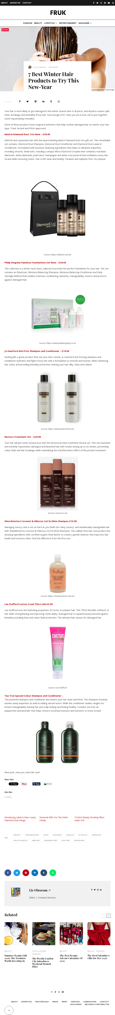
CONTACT (27, 3)
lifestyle (83, 835)
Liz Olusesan (39, 67)
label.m (70, 835)
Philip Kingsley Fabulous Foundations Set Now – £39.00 (35, 262)
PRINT (64, 1002)
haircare (57, 835)
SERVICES (75, 1002)
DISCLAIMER (75, 1004)
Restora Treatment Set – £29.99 (22, 436)
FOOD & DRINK (39, 951)
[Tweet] (28, 101)
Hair (46, 835)
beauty (18, 835)
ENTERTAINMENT (68, 23)
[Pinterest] (105, 2)
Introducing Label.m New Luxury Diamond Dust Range (20, 819)
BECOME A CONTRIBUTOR (97, 1004)
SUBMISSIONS (89, 1002)
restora (36, 840)
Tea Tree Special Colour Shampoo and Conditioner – (33, 695)
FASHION (27, 23)
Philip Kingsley (21, 840)
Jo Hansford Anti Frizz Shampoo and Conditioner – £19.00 (36, 350)
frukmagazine (32, 835)
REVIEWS (36, 954)
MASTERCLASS (42, 1002)
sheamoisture (51, 840)
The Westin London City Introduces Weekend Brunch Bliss (42, 962)
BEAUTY (38, 23)
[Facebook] (93, 2)
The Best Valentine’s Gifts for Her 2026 (98, 957)
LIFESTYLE (49, 23)
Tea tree (66, 840)
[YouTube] (109, 2)
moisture (97, 835)
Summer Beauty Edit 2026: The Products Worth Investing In (15, 958)
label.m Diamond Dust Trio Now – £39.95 (27, 134)
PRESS (55, 1002)
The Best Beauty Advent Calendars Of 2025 (71, 958)
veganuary (79, 840)
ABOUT (4, 3)
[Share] (20, 101)
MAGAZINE (84, 23)
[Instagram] (101, 2)
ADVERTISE (15, 3)
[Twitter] (97, 2)
